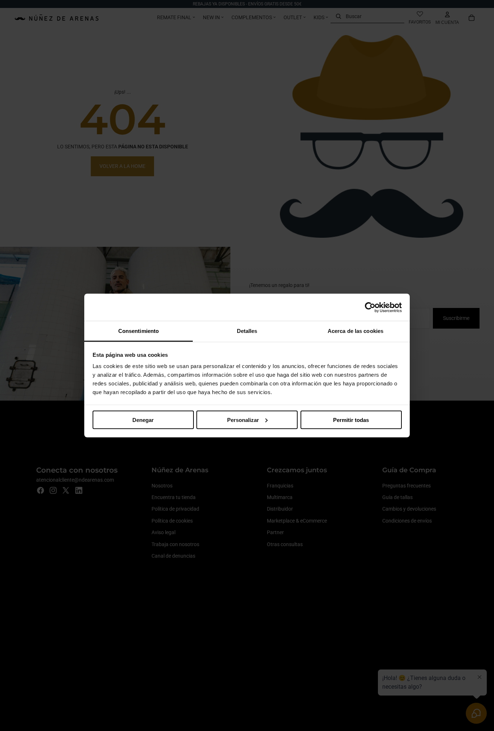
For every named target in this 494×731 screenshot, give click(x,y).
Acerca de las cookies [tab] (355, 331)
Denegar (143, 420)
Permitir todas (351, 420)
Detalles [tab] (247, 331)
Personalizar (243, 420)
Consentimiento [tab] (138, 331)
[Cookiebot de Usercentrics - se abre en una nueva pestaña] (370, 307)
